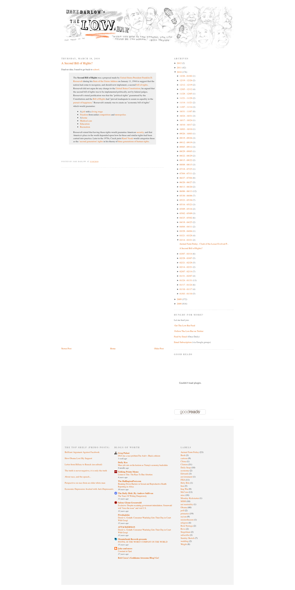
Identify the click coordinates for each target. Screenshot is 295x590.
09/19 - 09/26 (186, 137)
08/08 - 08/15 (186, 164)
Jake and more (125, 548)
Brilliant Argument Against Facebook (82, 452)
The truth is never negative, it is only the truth (86, 470)
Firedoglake (124, 514)
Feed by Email (180, 336)
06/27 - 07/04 (186, 177)
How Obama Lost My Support (78, 458)
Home (113, 348)
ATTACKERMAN (126, 526)
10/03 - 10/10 (186, 129)
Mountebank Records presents (132, 539)
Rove (183, 528)
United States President (131, 77)
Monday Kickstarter (190, 498)
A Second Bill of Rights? (77, 63)
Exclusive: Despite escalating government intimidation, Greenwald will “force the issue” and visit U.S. (145, 506)
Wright (184, 544)
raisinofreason (187, 519)
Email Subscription (183, 342)
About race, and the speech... (78, 476)
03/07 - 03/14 (186, 253)
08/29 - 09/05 (186, 151)
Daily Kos (123, 462)
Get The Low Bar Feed (184, 325)
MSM (183, 501)
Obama (184, 507)
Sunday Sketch (188, 538)
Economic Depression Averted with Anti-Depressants (89, 488)
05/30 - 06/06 (186, 195)
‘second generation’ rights (91, 141)
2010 (179, 71)
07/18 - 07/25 (186, 168)
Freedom (84, 114)
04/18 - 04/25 (186, 222)
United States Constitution (128, 88)
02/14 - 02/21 (186, 266)
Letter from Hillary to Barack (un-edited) (83, 464)
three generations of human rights (133, 141)
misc (183, 495)
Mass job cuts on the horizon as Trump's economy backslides (143, 465)
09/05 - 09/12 (186, 146)
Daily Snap (186, 467)
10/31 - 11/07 (186, 111)
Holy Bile (185, 482)
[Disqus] (112, 213)
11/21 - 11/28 (186, 98)
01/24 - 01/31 (186, 280)
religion (184, 522)
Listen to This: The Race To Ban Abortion (135, 474)
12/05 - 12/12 (186, 89)
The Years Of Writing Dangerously (132, 496)
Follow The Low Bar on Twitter (188, 331)
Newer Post (66, 348)
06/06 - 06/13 (186, 191)
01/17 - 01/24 (186, 284)
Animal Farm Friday (190, 452)
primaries (185, 513)
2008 (179, 303)
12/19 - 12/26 (186, 80)
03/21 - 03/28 (186, 235)
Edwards (185, 473)
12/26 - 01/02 (186, 75)
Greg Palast (123, 452)
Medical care (86, 120)
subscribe (185, 534)
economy (185, 470)
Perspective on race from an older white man (85, 482)
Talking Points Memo (128, 471)
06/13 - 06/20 (186, 186)
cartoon (184, 458)
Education (85, 123)
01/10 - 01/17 (186, 289)
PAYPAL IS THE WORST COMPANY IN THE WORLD (142, 541)
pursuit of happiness (82, 102)
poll (183, 510)
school (96, 69)
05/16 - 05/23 (186, 204)
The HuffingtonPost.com (129, 481)
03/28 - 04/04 (186, 231)
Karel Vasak (127, 138)
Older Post (159, 348)
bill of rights (142, 84)
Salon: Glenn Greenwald (130, 502)
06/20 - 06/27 (186, 182)
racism (184, 516)
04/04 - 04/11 (186, 226)
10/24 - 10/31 (186, 115)
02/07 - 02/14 (186, 271)
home (84, 117)
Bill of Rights (99, 98)
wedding (185, 541)
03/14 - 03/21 (186, 239)
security (140, 132)
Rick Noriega (187, 525)
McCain (185, 492)
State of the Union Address (105, 81)
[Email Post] (100, 161)
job (83, 111)
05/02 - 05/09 (186, 213)
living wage (97, 111)
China (184, 461)
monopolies (120, 114)
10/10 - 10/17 (186, 124)
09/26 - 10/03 (186, 133)
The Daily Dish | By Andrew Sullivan (135, 493)
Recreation (85, 126)
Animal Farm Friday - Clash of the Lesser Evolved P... (203, 243)
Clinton (184, 464)
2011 (179, 67)
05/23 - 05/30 (186, 199)
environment (187, 476)
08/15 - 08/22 (186, 160)
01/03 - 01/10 (186, 293)
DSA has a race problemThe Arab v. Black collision (139, 455)
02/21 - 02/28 (186, 262)
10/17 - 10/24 (186, 120)
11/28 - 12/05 (186, 93)
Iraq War (185, 488)
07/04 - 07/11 (186, 173)
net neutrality (187, 504)
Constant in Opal (125, 551)
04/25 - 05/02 (186, 217)
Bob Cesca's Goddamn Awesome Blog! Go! (138, 557)
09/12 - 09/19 (186, 142)
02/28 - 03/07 (186, 258)
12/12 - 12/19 (186, 84)
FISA (183, 479)
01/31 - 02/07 (186, 275)
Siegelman (186, 531)
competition (105, 114)
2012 (179, 63)
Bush (183, 455)
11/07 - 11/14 (186, 106)
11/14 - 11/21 (186, 102)
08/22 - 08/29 (186, 155)
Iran (183, 485)
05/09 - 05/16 (186, 208)
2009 (179, 299)
